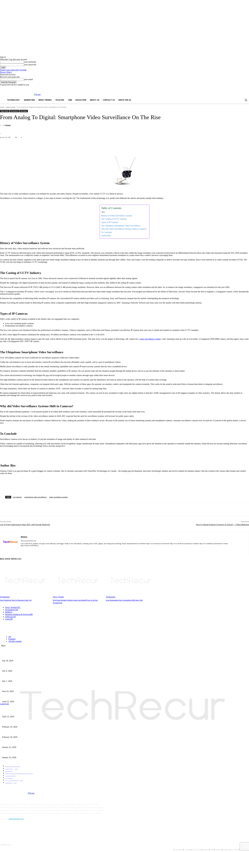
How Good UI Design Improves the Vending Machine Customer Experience (30, 667)
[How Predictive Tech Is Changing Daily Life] (25, 580)
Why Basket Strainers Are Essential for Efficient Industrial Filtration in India (30, 712)
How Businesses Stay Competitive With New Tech (124, 600)
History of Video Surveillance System (116, 216)
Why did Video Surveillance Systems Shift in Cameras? (124, 229)
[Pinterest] (23, 508)
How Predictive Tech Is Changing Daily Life (16, 600)
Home (2, 107)
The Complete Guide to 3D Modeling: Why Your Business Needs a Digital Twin (31, 722)
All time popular (15, 641)
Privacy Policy (6, 72)
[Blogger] (2, 830)
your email (28, 79)
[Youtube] (247, 87)
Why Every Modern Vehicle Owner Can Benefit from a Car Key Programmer (30, 677)
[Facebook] (233, 87)
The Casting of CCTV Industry (114, 219)
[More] (57, 144)
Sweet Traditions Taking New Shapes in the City (20, 753)
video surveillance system (150, 339)
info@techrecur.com (16, 819)
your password (30, 64)
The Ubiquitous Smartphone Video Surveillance (120, 226)
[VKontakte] (29, 830)
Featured (11, 639)
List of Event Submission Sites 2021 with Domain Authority (25, 524)
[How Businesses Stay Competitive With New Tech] (131, 580)
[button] (246, 100)
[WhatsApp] (32, 508)
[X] (240, 87)
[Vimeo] (243, 87)
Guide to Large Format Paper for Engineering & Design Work (25, 733)
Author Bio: (106, 235)
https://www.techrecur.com (28, 540)
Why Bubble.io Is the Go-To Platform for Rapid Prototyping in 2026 (27, 743)
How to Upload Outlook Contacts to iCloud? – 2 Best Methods (222, 524)
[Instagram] (236, 87)
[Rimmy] (1, 125)
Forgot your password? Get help (13, 70)
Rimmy (8, 125)
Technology (23, 111)
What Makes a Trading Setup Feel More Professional (21, 687)
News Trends (10, 107)
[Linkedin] (31, 549)
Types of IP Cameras (109, 222)
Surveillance (14, 111)
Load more (4, 704)
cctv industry (17, 497)
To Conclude (106, 232)
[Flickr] (16, 830)
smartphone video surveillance (35, 497)
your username (30, 62)
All (9, 636)
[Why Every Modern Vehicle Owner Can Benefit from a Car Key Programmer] (78, 580)
